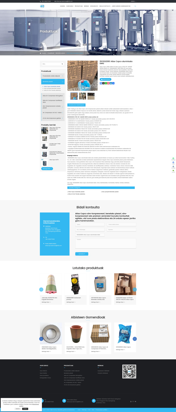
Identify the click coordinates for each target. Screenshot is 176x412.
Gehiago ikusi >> (46, 302)
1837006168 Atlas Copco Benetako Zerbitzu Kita (73, 298)
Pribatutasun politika (101, 410)
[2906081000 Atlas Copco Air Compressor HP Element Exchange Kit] (76, 333)
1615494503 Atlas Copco (98, 347)
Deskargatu (94, 6)
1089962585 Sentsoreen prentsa (49, 298)
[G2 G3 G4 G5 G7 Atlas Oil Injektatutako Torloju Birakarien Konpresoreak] (44, 154)
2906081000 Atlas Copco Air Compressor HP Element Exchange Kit (74, 348)
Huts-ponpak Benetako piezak (52, 88)
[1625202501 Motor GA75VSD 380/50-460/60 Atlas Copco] (100, 284)
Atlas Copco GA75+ (54, 159)
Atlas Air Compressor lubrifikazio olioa (52, 101)
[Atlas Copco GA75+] (44, 162)
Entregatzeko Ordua (45, 378)
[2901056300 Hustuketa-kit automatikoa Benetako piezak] (125, 284)
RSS (89, 410)
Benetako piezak (60, 53)
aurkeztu (82, 254)
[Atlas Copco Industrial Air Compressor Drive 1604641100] (125, 333)
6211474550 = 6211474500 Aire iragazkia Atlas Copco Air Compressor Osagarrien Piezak (51, 348)
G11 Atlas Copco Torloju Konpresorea (55, 144)
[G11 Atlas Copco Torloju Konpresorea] (44, 146)
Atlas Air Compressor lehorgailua (53, 96)
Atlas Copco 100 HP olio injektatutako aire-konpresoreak (55, 137)
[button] (41, 289)
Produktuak (79, 6)
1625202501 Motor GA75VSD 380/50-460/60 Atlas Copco (100, 298)
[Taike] (42, 6)
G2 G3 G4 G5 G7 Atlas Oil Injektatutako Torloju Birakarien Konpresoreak (57, 153)
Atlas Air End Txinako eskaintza (52, 90)
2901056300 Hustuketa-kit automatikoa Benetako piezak (125, 298)
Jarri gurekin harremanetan (121, 6)
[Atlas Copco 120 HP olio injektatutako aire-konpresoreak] (44, 130)
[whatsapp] (133, 401)
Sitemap (84, 410)
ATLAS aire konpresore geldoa (52, 118)
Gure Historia (43, 371)
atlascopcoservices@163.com (64, 1)
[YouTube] (130, 401)
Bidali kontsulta (104, 6)
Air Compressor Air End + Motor (52, 113)
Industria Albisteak (103, 373)
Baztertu (18, 409)
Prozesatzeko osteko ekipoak (51, 76)
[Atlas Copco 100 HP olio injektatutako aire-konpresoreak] (44, 138)
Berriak (86, 6)
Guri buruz (69, 6)
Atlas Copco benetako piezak (75, 53)
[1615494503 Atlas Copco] (100, 333)
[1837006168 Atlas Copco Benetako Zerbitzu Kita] (76, 284)
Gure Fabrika (43, 373)
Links (79, 410)
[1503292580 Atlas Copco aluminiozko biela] (74, 96)
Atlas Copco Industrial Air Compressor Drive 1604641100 (125, 348)
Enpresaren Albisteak (103, 371)
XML (93, 410)
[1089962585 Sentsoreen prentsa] (51, 284)
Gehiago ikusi (46, 169)
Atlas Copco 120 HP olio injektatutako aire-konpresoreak (55, 129)
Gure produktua (44, 375)
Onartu (25, 409)
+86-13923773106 (46, 1)
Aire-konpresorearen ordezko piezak (52, 107)
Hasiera (62, 6)
